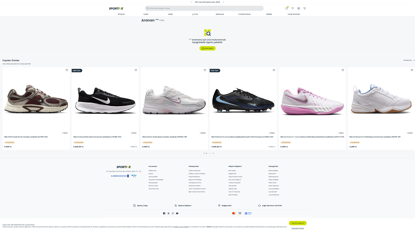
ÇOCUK (195, 14)
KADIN (146, 14)
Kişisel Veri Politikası (195, 180)
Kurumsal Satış (154, 189)
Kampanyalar (153, 183)
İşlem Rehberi (233, 195)
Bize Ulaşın (232, 171)
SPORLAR (121, 14)
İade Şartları (233, 186)
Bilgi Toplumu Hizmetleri (197, 192)
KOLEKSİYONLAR (244, 14)
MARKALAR (220, 14)
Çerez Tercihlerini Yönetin (197, 189)
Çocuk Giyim (273, 192)
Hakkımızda (152, 171)
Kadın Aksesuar (274, 186)
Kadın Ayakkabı (274, 180)
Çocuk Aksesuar (274, 195)
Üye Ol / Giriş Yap (234, 192)
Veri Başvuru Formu (195, 183)
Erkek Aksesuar (273, 177)
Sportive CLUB (153, 186)
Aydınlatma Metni (195, 186)
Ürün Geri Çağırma (235, 180)
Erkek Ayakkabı (273, 171)
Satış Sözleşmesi (194, 177)
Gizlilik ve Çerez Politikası (197, 174)
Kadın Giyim (273, 183)
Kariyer (151, 174)
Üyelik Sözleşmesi (194, 171)
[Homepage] (116, 8)
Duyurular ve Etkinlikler (156, 180)
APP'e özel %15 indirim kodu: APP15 (207, 2)
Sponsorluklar (153, 177)
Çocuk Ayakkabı (274, 189)
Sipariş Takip (233, 189)
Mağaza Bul (232, 174)
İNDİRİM (269, 14)
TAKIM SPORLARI (294, 14)
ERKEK (170, 14)
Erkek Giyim (272, 174)
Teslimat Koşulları (234, 183)
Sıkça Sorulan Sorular (235, 177)
